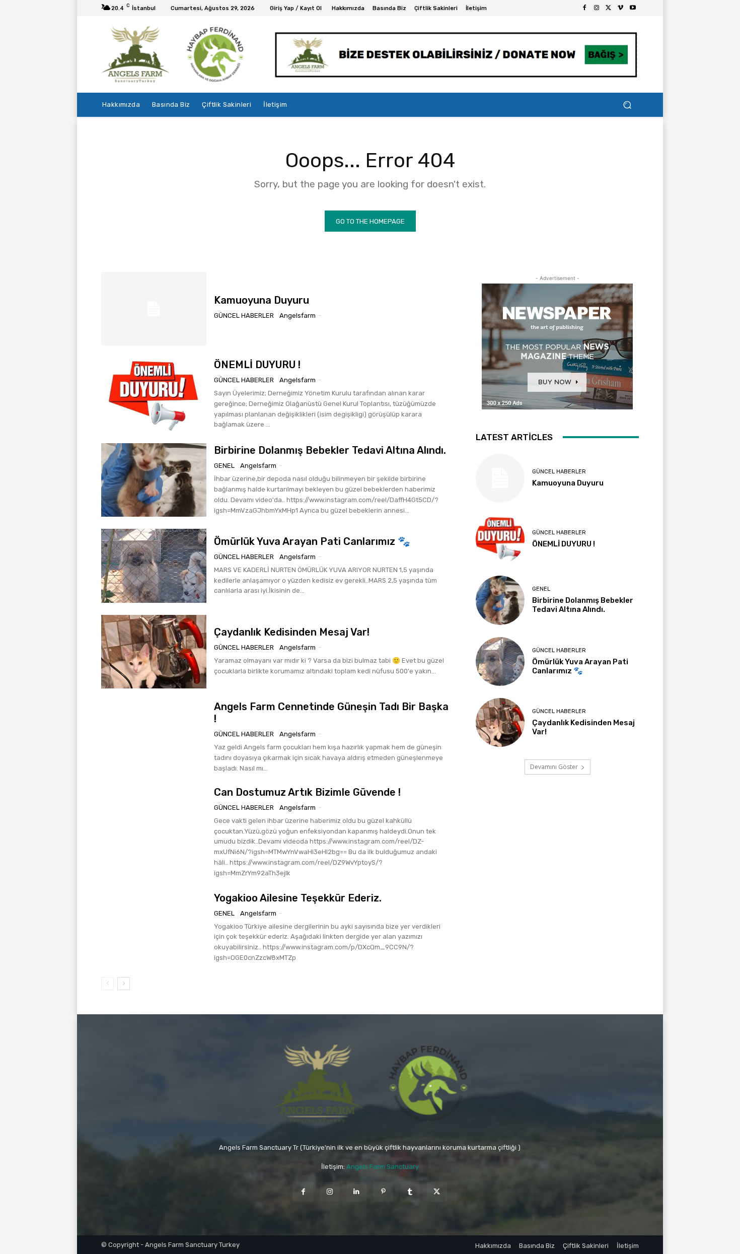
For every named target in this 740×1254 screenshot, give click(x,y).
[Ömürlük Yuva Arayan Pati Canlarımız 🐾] (153, 565)
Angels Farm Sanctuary (382, 1166)
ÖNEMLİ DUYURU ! (257, 365)
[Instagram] (596, 8)
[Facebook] (584, 8)
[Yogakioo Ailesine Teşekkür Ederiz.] (153, 927)
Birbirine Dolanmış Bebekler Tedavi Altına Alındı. (330, 450)
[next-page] (123, 983)
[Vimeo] (621, 8)
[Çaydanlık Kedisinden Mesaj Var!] (153, 651)
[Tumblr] (410, 1192)
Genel (224, 465)
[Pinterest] (383, 1192)
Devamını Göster (554, 766)
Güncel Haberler (244, 315)
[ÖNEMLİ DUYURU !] (153, 394)
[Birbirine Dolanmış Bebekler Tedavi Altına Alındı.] (153, 480)
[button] (627, 105)
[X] (609, 8)
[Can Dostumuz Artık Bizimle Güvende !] (153, 823)
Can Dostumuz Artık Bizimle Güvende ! (307, 792)
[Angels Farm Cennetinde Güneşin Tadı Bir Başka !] (153, 737)
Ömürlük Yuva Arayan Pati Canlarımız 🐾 (312, 541)
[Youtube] (633, 8)
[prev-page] (107, 983)
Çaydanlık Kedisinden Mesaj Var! (291, 632)
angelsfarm (297, 315)
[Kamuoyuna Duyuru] (153, 308)
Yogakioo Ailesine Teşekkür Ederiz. (298, 898)
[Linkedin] (356, 1192)
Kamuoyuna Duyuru (261, 300)
